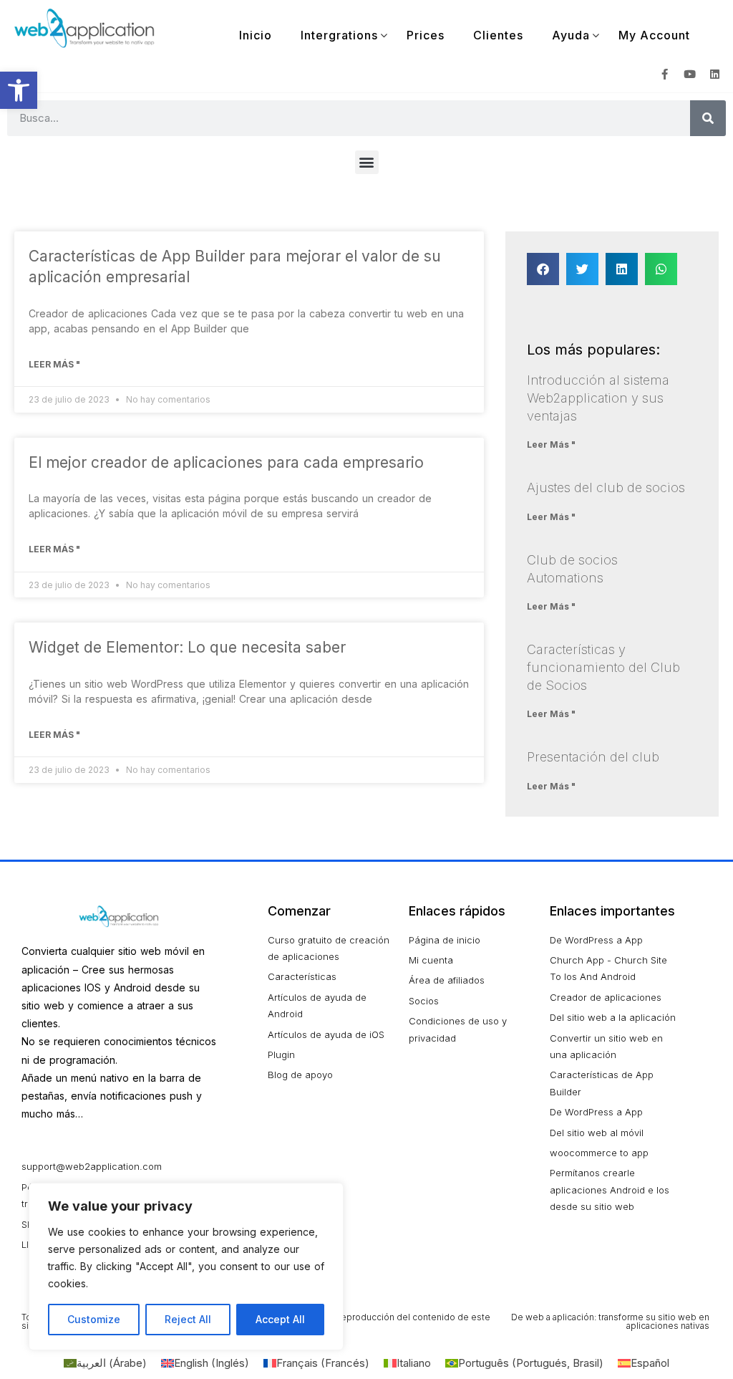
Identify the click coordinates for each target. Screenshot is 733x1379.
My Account (654, 35)
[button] (18, 90)
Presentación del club (593, 756)
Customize (93, 1319)
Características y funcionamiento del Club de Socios (603, 667)
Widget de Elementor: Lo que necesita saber (187, 647)
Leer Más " (54, 364)
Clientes (498, 35)
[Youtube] (690, 74)
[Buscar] (708, 118)
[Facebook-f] (665, 74)
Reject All (188, 1319)
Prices (426, 35)
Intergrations (339, 35)
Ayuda (571, 35)
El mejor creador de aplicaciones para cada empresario (226, 462)
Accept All (280, 1319)
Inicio (255, 35)
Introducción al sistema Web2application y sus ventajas (598, 398)
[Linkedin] (715, 74)
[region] (186, 1266)
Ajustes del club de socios (606, 487)
